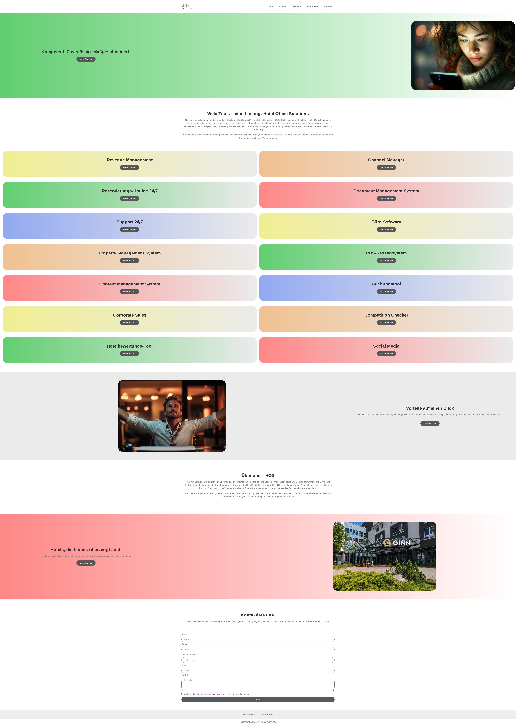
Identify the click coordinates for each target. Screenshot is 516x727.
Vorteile (282, 6)
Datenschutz (249, 714)
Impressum (267, 714)
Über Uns (296, 6)
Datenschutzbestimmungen (209, 694)
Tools (270, 6)
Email (184, 665)
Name (184, 634)
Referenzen (312, 6)
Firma (184, 644)
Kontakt (328, 6)
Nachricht (186, 675)
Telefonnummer (188, 655)
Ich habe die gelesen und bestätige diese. (217, 694)
